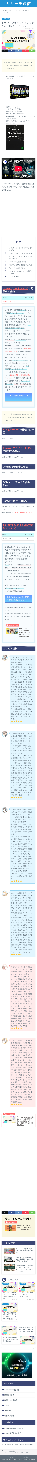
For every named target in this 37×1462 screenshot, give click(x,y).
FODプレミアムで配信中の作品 (20, 265)
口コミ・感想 (14, 276)
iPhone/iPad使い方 (11, 1390)
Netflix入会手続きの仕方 (13, 1428)
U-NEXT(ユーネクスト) (15, 288)
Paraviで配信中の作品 (17, 268)
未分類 (6, 1405)
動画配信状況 (6, 18)
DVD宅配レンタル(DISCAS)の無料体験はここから (18, 598)
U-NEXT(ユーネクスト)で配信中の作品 (21, 249)
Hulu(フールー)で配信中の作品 (20, 253)
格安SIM (7, 1410)
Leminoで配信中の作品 (17, 262)
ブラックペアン (8, 301)
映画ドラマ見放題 (11, 1400)
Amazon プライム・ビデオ (17, 448)
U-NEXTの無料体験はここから (18, 397)
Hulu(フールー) (11, 429)
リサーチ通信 (18, 3)
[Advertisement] (18, 214)
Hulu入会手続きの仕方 (12, 1433)
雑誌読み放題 (9, 1416)
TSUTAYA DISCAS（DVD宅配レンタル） (21, 272)
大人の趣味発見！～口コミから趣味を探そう (18, 1444)
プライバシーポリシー (13, 1457)
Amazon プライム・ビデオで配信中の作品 (20, 257)
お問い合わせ (26, 1457)
